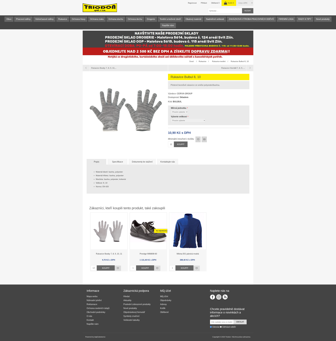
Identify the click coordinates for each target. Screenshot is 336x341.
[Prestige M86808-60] (148, 231)
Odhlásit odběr (229, 327)
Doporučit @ (204, 139)
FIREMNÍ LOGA (286, 19)
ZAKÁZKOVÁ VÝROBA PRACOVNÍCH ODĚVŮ (251, 19)
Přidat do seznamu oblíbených (118, 268)
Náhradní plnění (94, 300)
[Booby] (109, 231)
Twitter (218, 296)
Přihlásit (204, 3)
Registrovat (192, 3)
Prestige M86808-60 (148, 254)
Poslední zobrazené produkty (137, 304)
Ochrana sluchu (115, 19)
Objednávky (165, 300)
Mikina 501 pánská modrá (188, 254)
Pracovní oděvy (23, 19)
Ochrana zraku (97, 19)
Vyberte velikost (179, 116)
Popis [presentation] (96, 162)
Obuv (8, 19)
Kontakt (90, 320)
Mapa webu (92, 296)
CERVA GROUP (184, 93)
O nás (89, 316)
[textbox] (225, 10)
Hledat (247, 11)
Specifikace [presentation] (117, 162)
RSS (225, 296)
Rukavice (62, 19)
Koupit (180, 144)
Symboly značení (131, 316)
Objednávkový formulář (134, 312)
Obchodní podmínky (96, 312)
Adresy (163, 304)
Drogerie (151, 19)
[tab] (96, 162)
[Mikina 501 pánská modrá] (187, 231)
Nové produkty (323, 19)
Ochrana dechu (135, 19)
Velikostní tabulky (131, 320)
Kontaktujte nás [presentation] (167, 162)
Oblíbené (164, 312)
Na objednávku (161, 231)
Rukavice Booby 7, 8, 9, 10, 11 (109, 254)
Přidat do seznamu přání (198, 139)
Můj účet (164, 296)
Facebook (212, 296)
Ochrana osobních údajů (98, 308)
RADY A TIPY (304, 19)
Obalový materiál (193, 19)
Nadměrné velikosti (215, 19)
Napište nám (168, 25)
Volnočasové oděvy (44, 19)
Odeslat (240, 322)
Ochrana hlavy (78, 19)
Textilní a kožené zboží (170, 19)
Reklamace (92, 304)
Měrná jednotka (179, 108)
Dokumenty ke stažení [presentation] (142, 162)
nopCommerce (99, 337)
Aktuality (127, 300)
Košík (162, 308)
